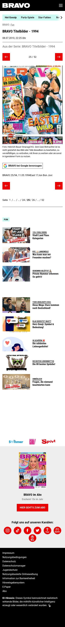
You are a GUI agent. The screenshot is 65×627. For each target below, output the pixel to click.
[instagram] (7, 530)
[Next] (60, 18)
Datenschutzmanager (13, 565)
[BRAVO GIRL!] (32, 442)
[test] (47, 530)
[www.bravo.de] (16, 5)
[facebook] (27, 530)
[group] (31, 18)
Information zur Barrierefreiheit (18, 578)
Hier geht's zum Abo (32, 507)
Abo (4, 591)
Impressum (8, 553)
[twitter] (37, 530)
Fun (12, 24)
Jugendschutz (10, 569)
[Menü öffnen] (61, 5)
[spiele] (57, 530)
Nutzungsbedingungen (14, 557)
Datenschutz (9, 561)
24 (23, 200)
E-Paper (6, 586)
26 (33, 200)
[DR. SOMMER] (15, 442)
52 (42, 200)
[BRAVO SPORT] (49, 442)
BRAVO (5, 24)
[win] (32, 538)
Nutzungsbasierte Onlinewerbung (20, 574)
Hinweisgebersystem (13, 582)
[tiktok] (17, 530)
